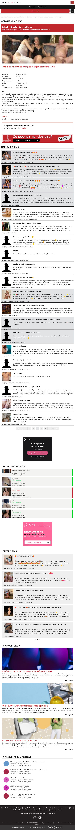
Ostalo (10, 315)
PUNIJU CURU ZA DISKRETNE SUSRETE (26, 333)
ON (19, 329)
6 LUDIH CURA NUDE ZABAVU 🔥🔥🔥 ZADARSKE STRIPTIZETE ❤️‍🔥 (36, 181)
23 (53, 428)
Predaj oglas (35, 11)
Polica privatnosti (42, 813)
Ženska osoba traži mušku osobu (24, 162)
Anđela (14, 516)
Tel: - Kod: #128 (18, 501)
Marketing (51, 813)
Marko (15, 251)
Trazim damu (18, 373)
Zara (13, 505)
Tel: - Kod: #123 (18, 511)
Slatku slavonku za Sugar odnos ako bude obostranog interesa (36, 319)
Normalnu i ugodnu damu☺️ (23, 237)
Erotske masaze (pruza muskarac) (27, 219)
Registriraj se (42, 7)
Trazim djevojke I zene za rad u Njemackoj (28, 305)
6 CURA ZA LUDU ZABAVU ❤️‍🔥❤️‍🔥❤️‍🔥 (25, 152)
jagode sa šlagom (19, 346)
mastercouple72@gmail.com (20, 112)
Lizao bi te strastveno (21, 400)
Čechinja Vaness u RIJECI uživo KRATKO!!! (28, 291)
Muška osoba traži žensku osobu (23, 17)
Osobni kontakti (12, 329)
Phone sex (29, 810)
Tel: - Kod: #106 (18, 489)
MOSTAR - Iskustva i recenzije (19, 786)
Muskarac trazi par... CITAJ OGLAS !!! (26, 387)
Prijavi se (32, 7)
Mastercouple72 (21, 74)
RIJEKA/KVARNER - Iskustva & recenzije (22, 794)
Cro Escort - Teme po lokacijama (20, 765)
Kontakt (33, 813)
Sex (12, 17)
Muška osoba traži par (17, 396)
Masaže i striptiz (12, 219)
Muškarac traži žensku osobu (24, 264)
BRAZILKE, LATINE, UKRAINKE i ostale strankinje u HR (27, 762)
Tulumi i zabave (44, 810)
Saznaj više (58, 827)
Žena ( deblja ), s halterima (23, 360)
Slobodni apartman (20, 414)
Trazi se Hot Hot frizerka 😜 (23, 277)
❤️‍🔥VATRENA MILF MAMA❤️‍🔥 (25, 556)
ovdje (24, 128)
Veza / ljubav (69, 808)
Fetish (9, 205)
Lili (13, 495)
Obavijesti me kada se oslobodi (23, 491)
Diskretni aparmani (13, 424)
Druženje (10, 247)
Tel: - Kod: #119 (18, 478)
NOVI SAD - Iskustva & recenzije (20, 778)
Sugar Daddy (11, 342)
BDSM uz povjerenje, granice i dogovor (27, 195)
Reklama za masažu (20, 209)
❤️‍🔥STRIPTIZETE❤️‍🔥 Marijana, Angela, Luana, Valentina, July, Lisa (36, 166)
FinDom (14, 233)
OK (50, 827)
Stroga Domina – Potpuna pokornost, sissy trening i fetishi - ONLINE (40, 624)
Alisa (13, 483)
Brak (14, 810)
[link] (37, 534)
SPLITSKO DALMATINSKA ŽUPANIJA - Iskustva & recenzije (28, 770)
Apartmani (23, 424)
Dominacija (15, 205)
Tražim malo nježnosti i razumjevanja (29, 590)
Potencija (49, 808)
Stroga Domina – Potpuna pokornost (27, 223)
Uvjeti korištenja (25, 813)
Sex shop (53, 810)
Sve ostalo (16, 315)
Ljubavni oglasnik (6, 17)
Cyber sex (11, 162)
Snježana (15, 473)
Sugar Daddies (20, 342)
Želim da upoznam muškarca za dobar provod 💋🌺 (34, 573)
